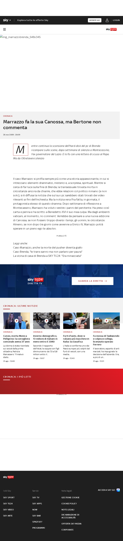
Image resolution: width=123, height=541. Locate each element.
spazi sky (37, 522)
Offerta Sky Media (71, 523)
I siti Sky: (7, 491)
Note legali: (67, 491)
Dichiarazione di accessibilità (70, 516)
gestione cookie (70, 497)
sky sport (8, 497)
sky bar (36, 516)
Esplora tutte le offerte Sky (32, 20)
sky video (8, 509)
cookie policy (69, 503)
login (116, 20)
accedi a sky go (106, 490)
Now (34, 509)
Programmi (38, 528)
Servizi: (35, 491)
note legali (68, 509)
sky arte (8, 516)
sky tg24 (8, 503)
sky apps (37, 503)
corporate (68, 530)
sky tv (35, 497)
